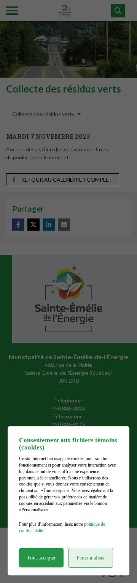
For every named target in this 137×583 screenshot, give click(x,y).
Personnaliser (90, 558)
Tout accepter (41, 558)
